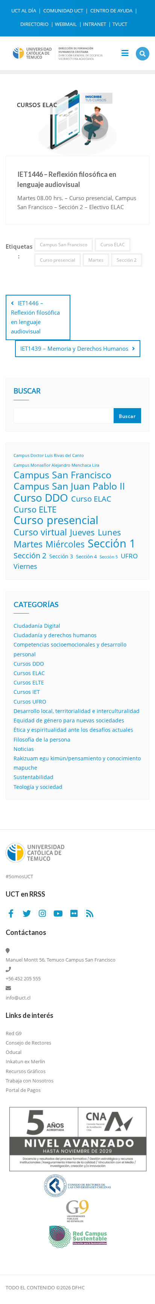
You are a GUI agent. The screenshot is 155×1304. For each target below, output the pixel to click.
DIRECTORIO (35, 24)
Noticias (24, 748)
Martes (95, 260)
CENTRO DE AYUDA (112, 10)
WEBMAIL (66, 24)
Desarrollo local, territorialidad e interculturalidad (77, 711)
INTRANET (95, 24)
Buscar (27, 391)
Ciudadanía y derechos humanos (55, 635)
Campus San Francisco (63, 244)
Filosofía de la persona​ (42, 739)
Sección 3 (61, 556)
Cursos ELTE (29, 682)
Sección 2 (127, 260)
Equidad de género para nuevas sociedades (69, 720)
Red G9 (13, 1033)
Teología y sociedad (38, 786)
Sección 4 (86, 556)
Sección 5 (109, 556)
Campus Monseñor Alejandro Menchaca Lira (56, 465)
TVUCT (119, 24)
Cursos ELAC (29, 673)
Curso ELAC (112, 244)
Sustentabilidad (33, 777)
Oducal (13, 1052)
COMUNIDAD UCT (63, 10)
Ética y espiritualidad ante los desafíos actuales (73, 729)
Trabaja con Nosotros (29, 1080)
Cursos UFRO (30, 701)
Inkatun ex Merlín (25, 1061)
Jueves (82, 532)
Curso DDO (41, 497)
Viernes (25, 566)
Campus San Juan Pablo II (69, 486)
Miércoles (65, 544)
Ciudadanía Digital (37, 625)
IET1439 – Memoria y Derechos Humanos (74, 348)
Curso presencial (57, 260)
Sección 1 (112, 543)
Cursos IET (27, 691)
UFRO (129, 556)
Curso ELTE (35, 509)
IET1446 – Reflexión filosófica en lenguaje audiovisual (35, 317)
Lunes (109, 532)
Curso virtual (40, 532)
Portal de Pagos (23, 1090)
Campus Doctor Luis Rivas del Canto (49, 455)
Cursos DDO (29, 663)
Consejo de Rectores (28, 1042)
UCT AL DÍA (24, 10)
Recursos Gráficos (26, 1071)
